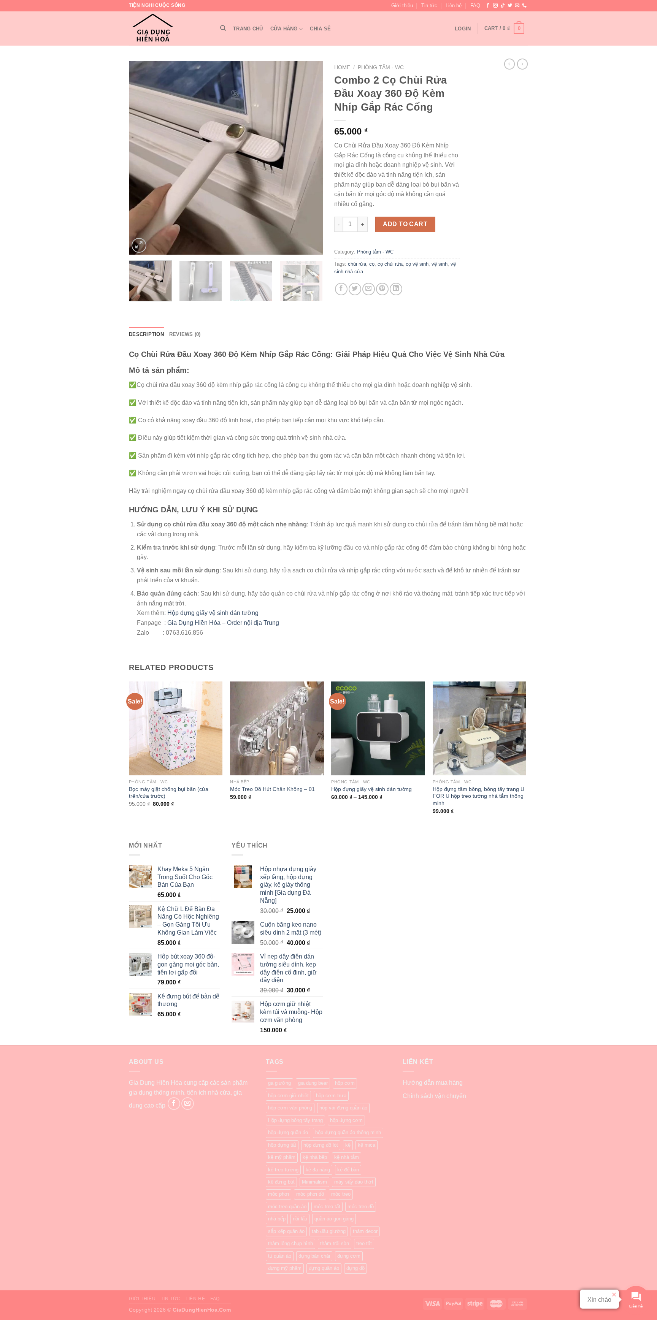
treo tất (364, 1243)
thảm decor (365, 1231)
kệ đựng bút (281, 1182)
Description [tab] (146, 334)
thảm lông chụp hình (290, 1243)
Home (342, 67)
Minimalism (314, 1182)
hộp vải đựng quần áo (343, 1108)
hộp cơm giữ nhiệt (288, 1095)
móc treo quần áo (287, 1206)
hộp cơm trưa (331, 1095)
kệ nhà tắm (346, 1157)
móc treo (341, 1194)
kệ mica (366, 1145)
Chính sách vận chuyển (434, 1096)
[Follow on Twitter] (510, 5)
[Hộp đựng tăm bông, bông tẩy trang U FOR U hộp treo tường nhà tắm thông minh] (480, 728)
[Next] (309, 157)
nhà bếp (277, 1219)
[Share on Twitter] (355, 289)
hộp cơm (345, 1083)
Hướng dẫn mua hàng (433, 1082)
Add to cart (405, 224)
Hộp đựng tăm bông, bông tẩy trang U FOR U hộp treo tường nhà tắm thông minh (478, 796)
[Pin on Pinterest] (382, 289)
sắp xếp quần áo (286, 1231)
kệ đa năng (318, 1170)
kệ (348, 1145)
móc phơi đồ (310, 1194)
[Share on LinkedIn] (396, 289)
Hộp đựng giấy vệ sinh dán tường (213, 613)
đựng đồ (355, 1268)
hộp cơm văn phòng (290, 1108)
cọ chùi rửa (390, 264)
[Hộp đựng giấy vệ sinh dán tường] (378, 728)
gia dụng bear (313, 1083)
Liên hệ (454, 5)
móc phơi (278, 1194)
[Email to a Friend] (368, 289)
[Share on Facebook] (341, 289)
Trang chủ (248, 29)
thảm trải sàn (334, 1243)
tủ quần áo (279, 1256)
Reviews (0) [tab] (185, 334)
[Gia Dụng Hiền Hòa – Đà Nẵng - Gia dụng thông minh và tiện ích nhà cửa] (167, 28)
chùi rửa (357, 264)
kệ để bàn (348, 1170)
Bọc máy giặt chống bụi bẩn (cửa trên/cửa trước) (168, 792)
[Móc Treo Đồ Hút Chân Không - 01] (277, 728)
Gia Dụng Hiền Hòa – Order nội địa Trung (223, 623)
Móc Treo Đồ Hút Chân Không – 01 (272, 789)
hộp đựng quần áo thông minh (348, 1132)
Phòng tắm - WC (381, 67)
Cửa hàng (284, 29)
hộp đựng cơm (346, 1120)
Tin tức (429, 5)
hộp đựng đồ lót (320, 1145)
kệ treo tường (283, 1170)
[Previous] (142, 157)
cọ (372, 264)
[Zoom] (139, 245)
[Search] (223, 28)
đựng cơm (348, 1256)
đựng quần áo (324, 1268)
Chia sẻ (320, 29)
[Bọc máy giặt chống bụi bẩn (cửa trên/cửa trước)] (176, 728)
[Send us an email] (517, 5)
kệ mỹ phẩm (281, 1157)
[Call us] (524, 5)
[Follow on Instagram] (495, 5)
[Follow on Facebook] (488, 5)
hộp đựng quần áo (288, 1132)
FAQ (475, 5)
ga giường (279, 1083)
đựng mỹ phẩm (285, 1268)
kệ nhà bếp (315, 1157)
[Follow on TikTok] (502, 5)
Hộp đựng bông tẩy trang (295, 1120)
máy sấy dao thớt (353, 1182)
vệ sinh (440, 264)
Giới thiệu (402, 5)
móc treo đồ (361, 1206)
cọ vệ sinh (417, 264)
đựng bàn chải (314, 1256)
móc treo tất (327, 1206)
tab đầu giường (329, 1231)
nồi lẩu (300, 1219)
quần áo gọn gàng (334, 1219)
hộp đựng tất (282, 1145)
